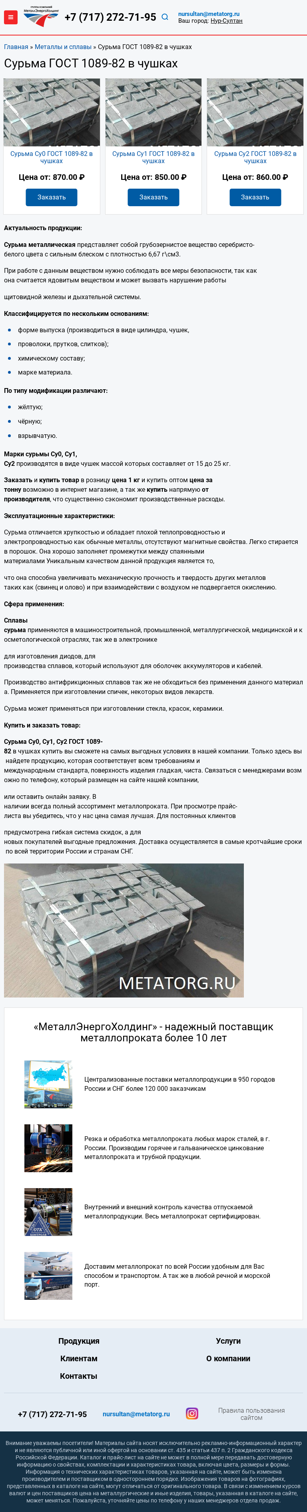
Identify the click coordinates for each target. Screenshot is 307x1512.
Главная (16, 47)
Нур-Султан (227, 20)
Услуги (228, 1341)
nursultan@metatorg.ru (208, 14)
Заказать (52, 197)
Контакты (79, 1376)
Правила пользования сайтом (251, 1414)
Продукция (79, 1341)
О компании (228, 1358)
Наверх (271, 1353)
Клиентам (79, 1358)
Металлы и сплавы (63, 47)
